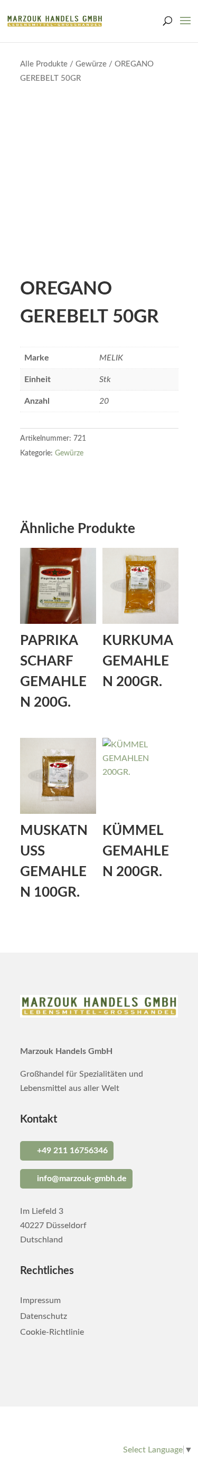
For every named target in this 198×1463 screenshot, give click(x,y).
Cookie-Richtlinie (52, 1332)
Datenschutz (43, 1316)
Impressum (40, 1301)
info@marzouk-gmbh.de (82, 1178)
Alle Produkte (44, 64)
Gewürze (91, 64)
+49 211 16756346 (72, 1150)
